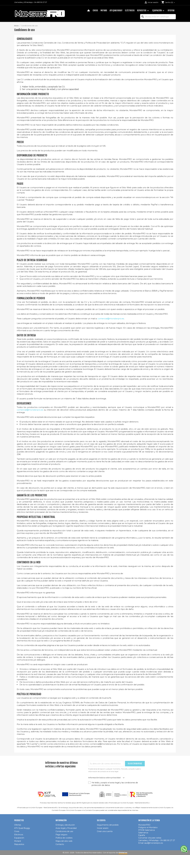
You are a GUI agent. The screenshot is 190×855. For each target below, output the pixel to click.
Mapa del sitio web (64, 841)
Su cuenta (101, 820)
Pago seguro (61, 834)
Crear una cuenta (104, 831)
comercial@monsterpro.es (111, 318)
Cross (95, 10)
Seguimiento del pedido (108, 825)
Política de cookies (64, 838)
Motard (104, 10)
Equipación (158, 10)
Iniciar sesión (102, 828)
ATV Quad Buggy (116, 10)
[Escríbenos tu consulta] (183, 848)
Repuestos (143, 10)
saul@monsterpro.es (153, 843)
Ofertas (171, 10)
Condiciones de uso (64, 831)
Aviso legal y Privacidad (66, 828)
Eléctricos (130, 10)
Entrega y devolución (65, 825)
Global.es (123, 853)
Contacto (60, 844)
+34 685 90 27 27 (40, 2)
